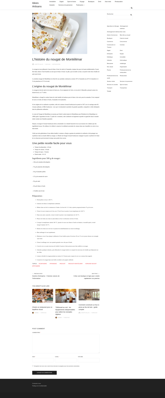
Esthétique (110, 57)
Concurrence (123, 41)
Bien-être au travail (125, 35)
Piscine (109, 70)
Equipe (122, 53)
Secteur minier (111, 81)
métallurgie (123, 63)
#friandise (53, 263)
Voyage (82, 1)
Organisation (123, 66)
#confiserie (43, 263)
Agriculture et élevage (113, 26)
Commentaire (36, 332)
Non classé (110, 66)
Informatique (123, 60)
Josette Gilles (39, 64)
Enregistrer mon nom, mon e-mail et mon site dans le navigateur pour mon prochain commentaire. (57, 366)
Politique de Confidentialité (39, 386)
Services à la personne (65, 5)
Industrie (52, 5)
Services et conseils (112, 84)
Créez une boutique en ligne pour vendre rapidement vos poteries (87, 277)
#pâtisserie (36, 266)
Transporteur (123, 88)
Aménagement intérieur (113, 31)
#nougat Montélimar (75, 263)
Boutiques (91, 1)
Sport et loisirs (71, 1)
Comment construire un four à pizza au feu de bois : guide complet (89, 307)
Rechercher (110, 14)
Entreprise (110, 53)
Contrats (122, 44)
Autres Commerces (112, 35)
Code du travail (124, 38)
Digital (62, 1)
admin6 (36, 312)
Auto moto (108, 1)
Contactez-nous (36, 383)
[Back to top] (163, 396)
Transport (109, 88)
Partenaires (79, 5)
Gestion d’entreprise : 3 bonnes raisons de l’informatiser (45, 277)
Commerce (110, 41)
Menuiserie (110, 63)
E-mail (57, 356)
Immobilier (52, 1)
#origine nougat (91, 263)
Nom (33, 356)
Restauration (119, 1)
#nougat (62, 263)
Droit (99, 1)
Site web (80, 356)
